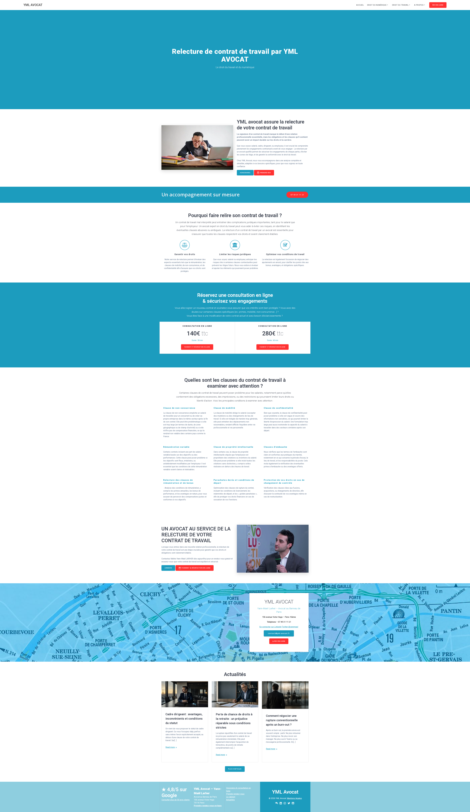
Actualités (230, 800)
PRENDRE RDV (265, 173)
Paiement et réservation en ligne (197, 347)
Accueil (360, 5)
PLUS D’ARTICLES (234, 769)
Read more (170, 747)
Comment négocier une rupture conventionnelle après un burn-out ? (282, 720)
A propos (419, 5)
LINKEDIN (168, 568)
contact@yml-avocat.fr (279, 633)
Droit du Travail (400, 5)
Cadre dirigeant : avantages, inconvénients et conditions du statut (184, 719)
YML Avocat (33, 5)
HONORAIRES (245, 173)
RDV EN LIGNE (437, 5)
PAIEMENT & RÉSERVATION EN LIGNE (196, 568)
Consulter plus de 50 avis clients (176, 800)
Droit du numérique (377, 5)
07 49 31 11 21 (297, 195)
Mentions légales (294, 798)
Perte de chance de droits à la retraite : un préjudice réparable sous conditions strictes (234, 721)
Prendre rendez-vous (235, 794)
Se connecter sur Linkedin (270, 627)
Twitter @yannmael (290, 627)
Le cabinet (230, 797)
